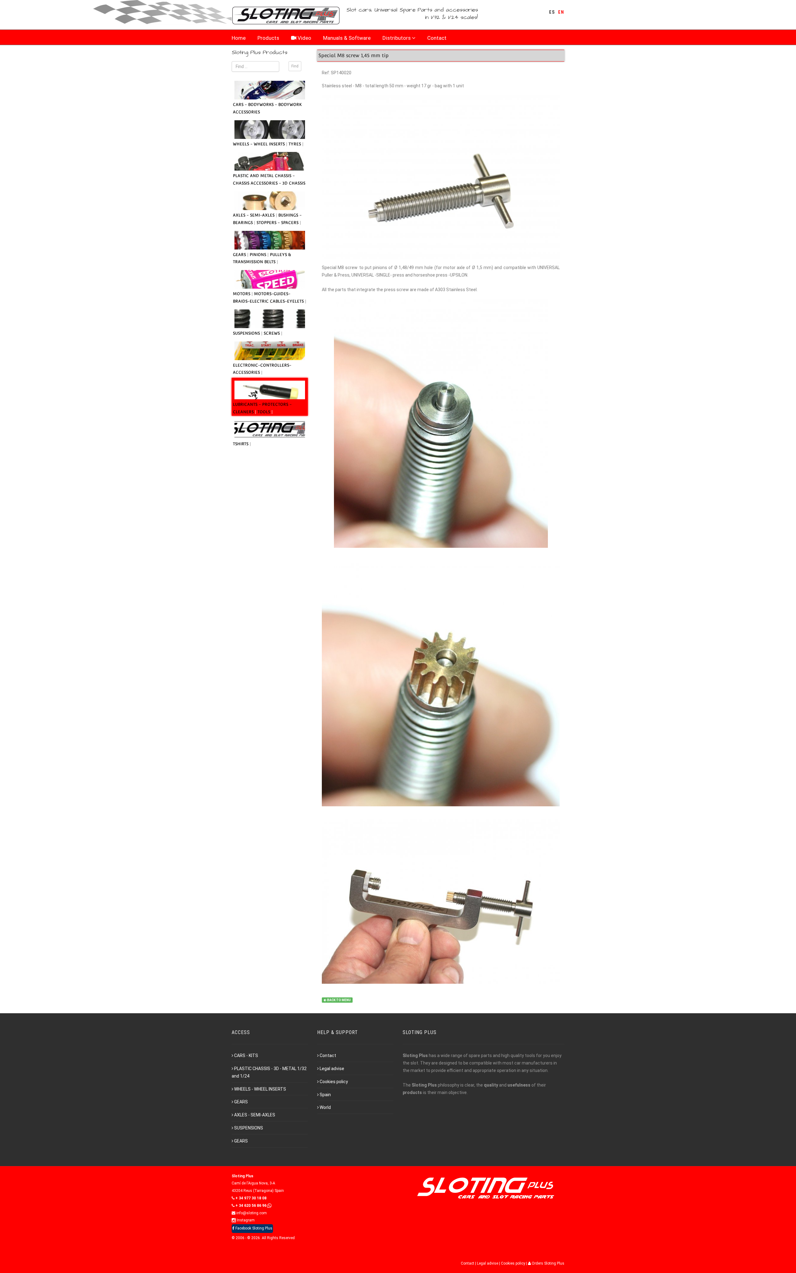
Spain (325, 1094)
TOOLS (264, 412)
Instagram (245, 1220)
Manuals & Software (347, 38)
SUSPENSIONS (247, 333)
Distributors (396, 38)
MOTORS (242, 293)
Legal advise (332, 1068)
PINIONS (258, 254)
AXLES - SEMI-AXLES (254, 215)
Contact (437, 38)
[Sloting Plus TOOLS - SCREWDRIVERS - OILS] (270, 390)
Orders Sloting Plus (547, 1263)
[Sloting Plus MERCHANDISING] (270, 429)
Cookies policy (334, 1081)
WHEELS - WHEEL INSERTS (259, 144)
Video (303, 38)
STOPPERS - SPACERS (278, 222)
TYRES (295, 144)
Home (239, 38)
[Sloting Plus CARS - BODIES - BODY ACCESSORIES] (270, 90)
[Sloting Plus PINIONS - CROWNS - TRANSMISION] (270, 240)
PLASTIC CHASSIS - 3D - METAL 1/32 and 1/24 (269, 1072)
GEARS (240, 254)
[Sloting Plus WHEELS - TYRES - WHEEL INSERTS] (270, 129)
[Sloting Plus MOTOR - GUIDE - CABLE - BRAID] (270, 279)
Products (268, 38)
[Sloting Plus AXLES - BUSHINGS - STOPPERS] (270, 200)
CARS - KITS (246, 1055)
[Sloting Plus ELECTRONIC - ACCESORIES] (270, 350)
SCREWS (272, 333)
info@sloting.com (251, 1213)
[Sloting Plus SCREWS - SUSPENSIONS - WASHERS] (270, 318)
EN (561, 12)
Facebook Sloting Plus (253, 1228)
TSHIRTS (241, 444)
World (325, 1107)
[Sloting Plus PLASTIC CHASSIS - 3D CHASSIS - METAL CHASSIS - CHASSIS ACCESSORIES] (270, 161)
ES (552, 12)
